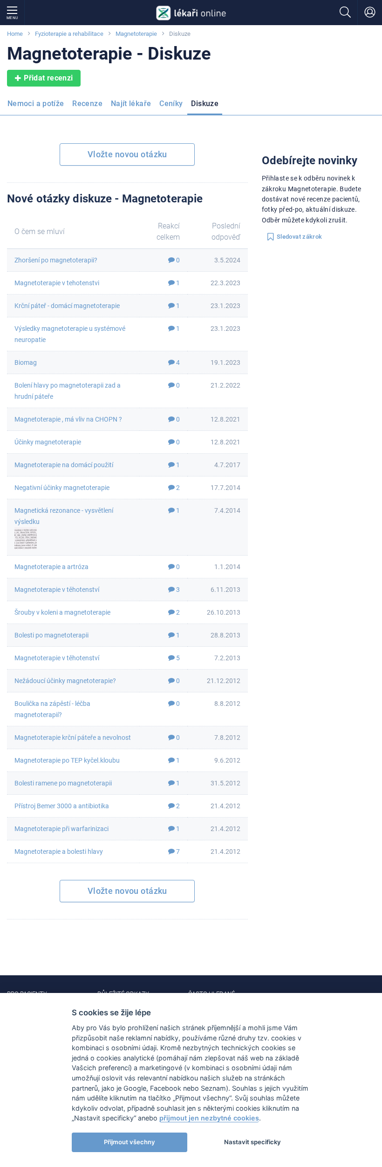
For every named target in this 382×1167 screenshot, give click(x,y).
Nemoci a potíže (35, 103)
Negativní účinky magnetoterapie (61, 487)
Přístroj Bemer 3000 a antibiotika (61, 806)
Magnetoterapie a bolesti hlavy (58, 851)
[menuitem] (37, 106)
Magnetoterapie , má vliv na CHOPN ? (68, 419)
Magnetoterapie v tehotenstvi (56, 283)
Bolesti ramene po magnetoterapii (63, 783)
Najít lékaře (131, 103)
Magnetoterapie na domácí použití (63, 465)
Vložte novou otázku (127, 154)
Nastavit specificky (252, 1142)
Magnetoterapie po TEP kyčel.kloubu (67, 760)
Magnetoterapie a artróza (51, 566)
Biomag (25, 362)
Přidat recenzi (48, 78)
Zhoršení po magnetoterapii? (55, 260)
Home (15, 33)
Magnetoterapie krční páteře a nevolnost (72, 737)
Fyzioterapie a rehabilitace (69, 33)
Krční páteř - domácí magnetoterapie (67, 305)
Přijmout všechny (129, 1142)
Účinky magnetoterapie (47, 442)
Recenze (87, 103)
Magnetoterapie (136, 33)
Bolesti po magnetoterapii (51, 635)
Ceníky (171, 103)
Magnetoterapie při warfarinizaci (61, 828)
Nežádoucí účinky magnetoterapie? (65, 680)
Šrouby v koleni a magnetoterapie (62, 612)
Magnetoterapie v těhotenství (56, 589)
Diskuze (204, 103)
